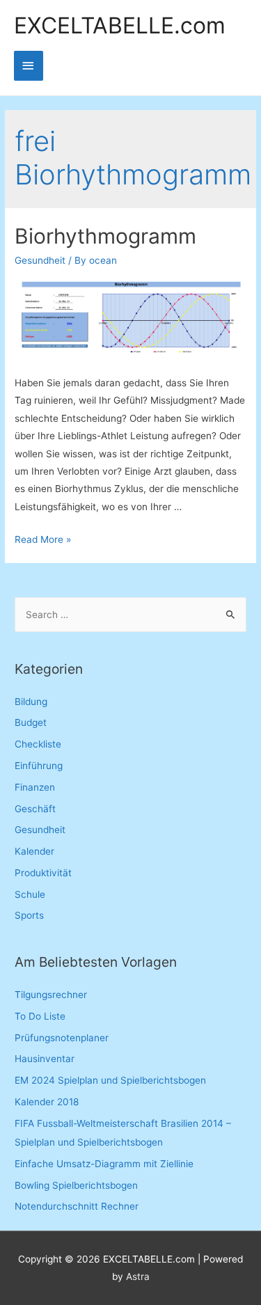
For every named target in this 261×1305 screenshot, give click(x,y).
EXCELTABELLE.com (120, 26)
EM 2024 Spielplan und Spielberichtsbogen (110, 1080)
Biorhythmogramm (105, 235)
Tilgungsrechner (51, 994)
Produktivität (43, 872)
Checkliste (38, 744)
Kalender (34, 851)
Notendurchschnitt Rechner (77, 1206)
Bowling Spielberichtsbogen (76, 1185)
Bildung (31, 701)
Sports (29, 915)
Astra (138, 1276)
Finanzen (35, 787)
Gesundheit (40, 260)
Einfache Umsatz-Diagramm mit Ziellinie (104, 1163)
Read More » (43, 539)
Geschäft (35, 808)
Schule (30, 894)
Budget (31, 722)
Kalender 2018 (47, 1101)
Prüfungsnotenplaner (62, 1037)
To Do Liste (40, 1016)
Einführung (39, 765)
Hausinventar (44, 1058)
